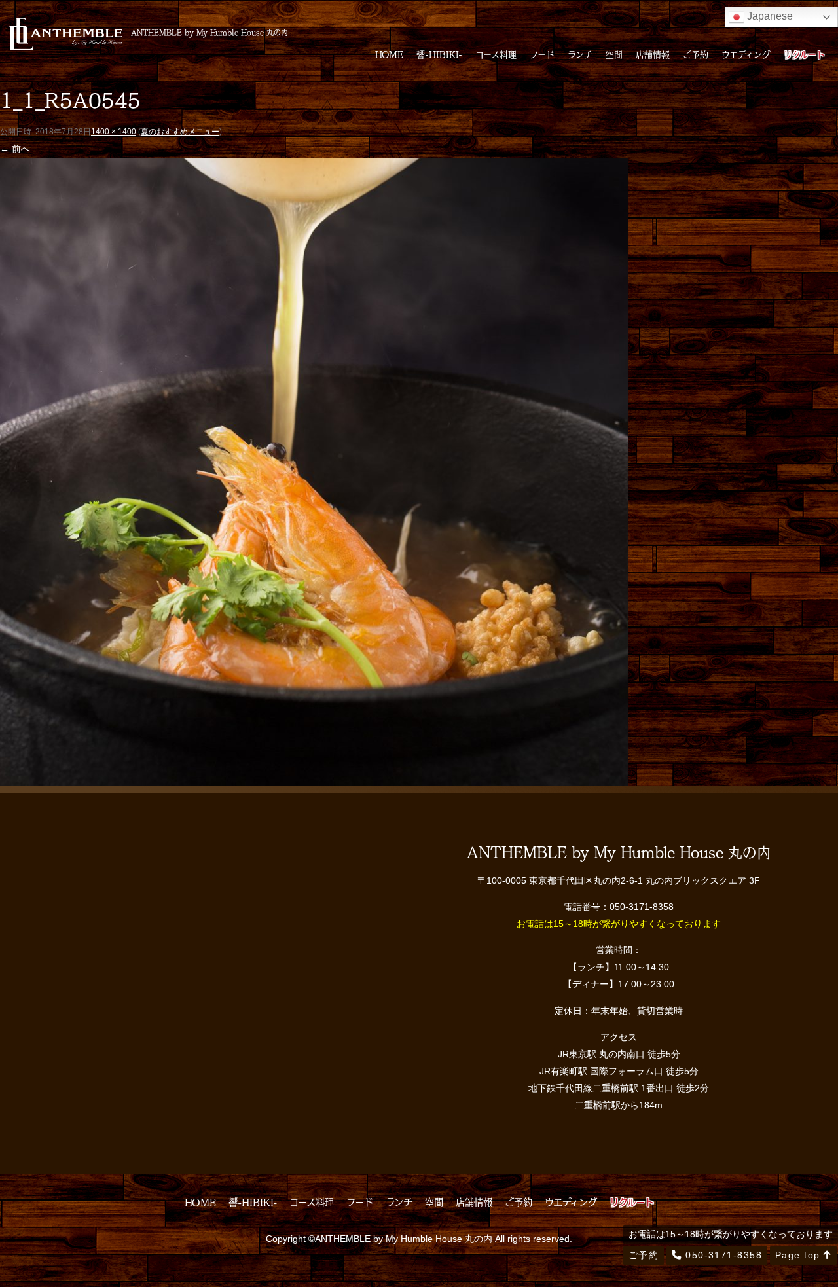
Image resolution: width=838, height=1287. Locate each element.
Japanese (768, 16)
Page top (799, 1255)
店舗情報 (653, 54)
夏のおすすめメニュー (180, 131)
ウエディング (746, 54)
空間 (614, 54)
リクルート (804, 54)
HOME (389, 54)
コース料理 (496, 54)
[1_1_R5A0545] (314, 777)
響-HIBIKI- (439, 54)
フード (542, 54)
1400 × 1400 (113, 131)
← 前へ (15, 148)
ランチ (580, 54)
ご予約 (695, 54)
